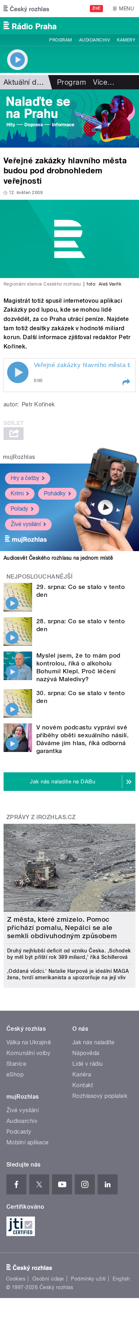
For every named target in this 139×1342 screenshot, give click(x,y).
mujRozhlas (19, 457)
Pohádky (55, 493)
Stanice (16, 1063)
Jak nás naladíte (93, 1042)
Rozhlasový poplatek (99, 1096)
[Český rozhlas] (26, 8)
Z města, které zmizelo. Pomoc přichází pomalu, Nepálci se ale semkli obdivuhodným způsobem (62, 927)
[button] (126, 382)
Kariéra (81, 1074)
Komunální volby (28, 1053)
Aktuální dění (25, 82)
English (121, 1279)
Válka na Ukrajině (28, 1042)
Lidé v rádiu (87, 1063)
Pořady (19, 508)
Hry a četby (25, 478)
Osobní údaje (48, 1279)
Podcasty (18, 1131)
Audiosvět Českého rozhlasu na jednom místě (58, 558)
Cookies (15, 1279)
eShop (15, 1074)
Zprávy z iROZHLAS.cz (41, 817)
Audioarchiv (94, 40)
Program (60, 40)
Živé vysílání (26, 524)
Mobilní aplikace (27, 1142)
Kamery (126, 40)
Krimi (17, 493)
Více (103, 82)
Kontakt (82, 1085)
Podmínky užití (88, 1279)
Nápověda (85, 1053)
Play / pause (18, 372)
